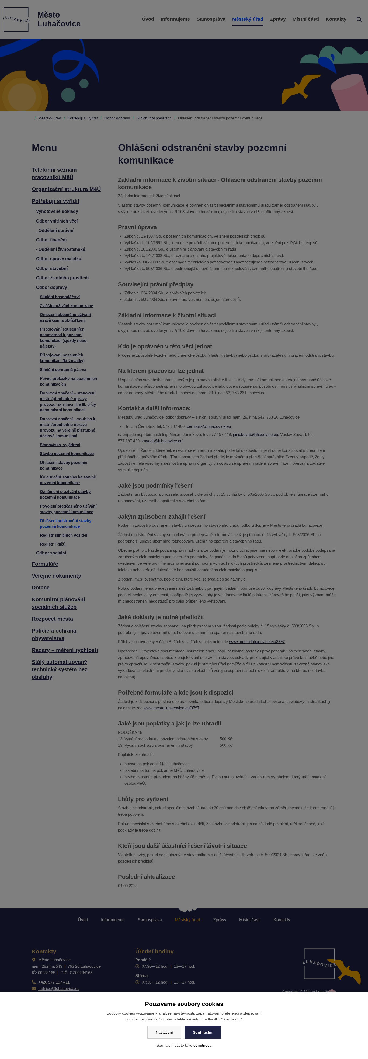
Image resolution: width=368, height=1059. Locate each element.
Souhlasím (202, 1032)
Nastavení (164, 1032)
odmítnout (202, 1045)
